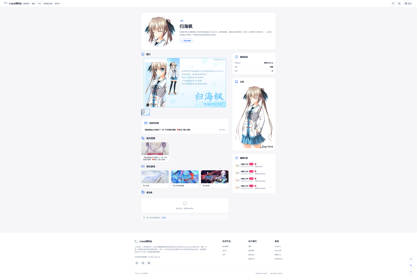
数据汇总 (278, 255)
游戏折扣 (26, 3)
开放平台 (278, 246)
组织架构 (251, 250)
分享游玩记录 (47, 3)
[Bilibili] (143, 263)
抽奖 (33, 3)
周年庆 (57, 3)
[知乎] (149, 263)
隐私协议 (251, 255)
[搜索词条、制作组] (393, 3)
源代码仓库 (278, 259)
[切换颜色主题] (399, 3)
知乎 (224, 255)
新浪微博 (226, 246)
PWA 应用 (278, 250)
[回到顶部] (411, 272)
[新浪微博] (137, 263)
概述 (249, 246)
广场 (39, 3)
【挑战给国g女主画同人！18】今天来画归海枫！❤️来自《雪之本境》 (167, 130)
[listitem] (254, 165)
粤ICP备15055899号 (262, 273)
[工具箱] (411, 265)
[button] (185, 82)
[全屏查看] (225, 61)
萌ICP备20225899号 (276, 273)
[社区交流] (411, 259)
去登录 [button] (163, 218)
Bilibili (225, 250)
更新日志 (251, 259)
